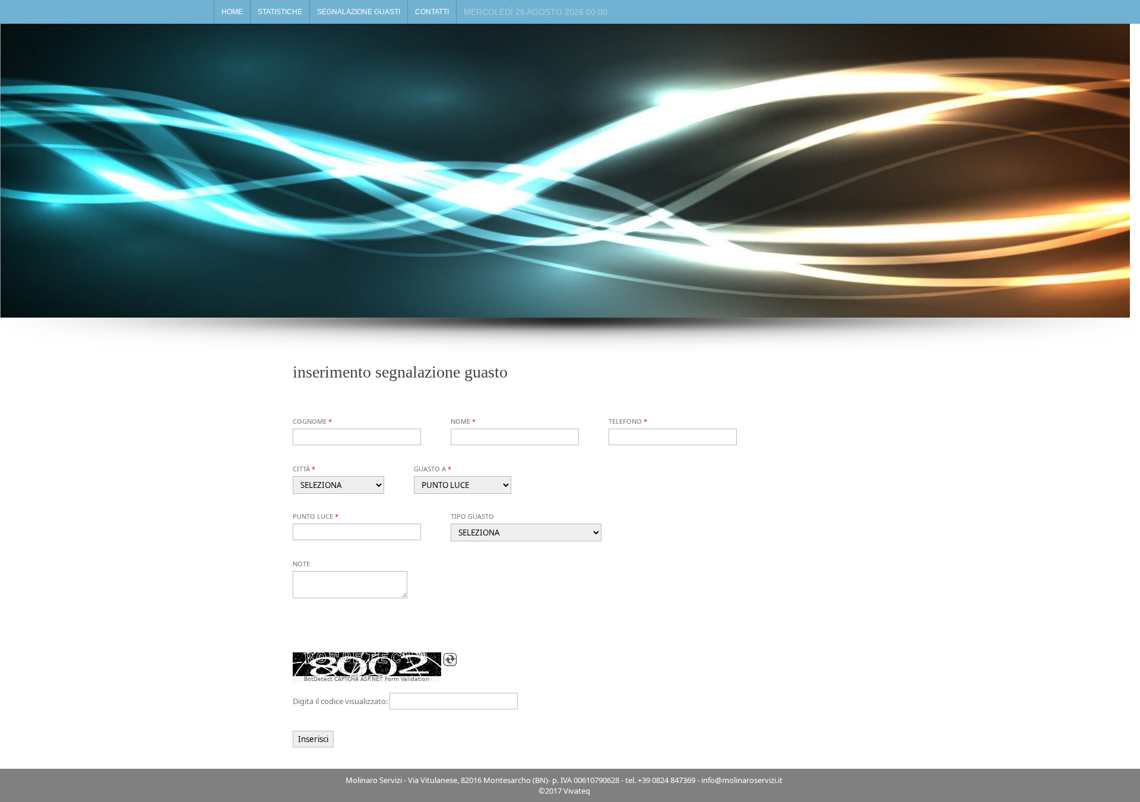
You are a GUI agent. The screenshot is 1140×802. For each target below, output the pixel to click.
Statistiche (280, 12)
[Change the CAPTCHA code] (450, 659)
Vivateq (576, 790)
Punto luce (313, 516)
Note (301, 563)
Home (232, 12)
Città (301, 468)
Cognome (310, 421)
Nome (460, 421)
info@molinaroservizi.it (742, 780)
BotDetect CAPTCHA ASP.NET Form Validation (366, 679)
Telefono (625, 421)
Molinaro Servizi (374, 780)
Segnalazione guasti (358, 12)
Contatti (432, 12)
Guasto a (430, 468)
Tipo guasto (472, 516)
